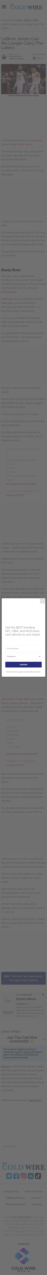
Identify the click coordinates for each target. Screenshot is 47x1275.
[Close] (42, 601)
